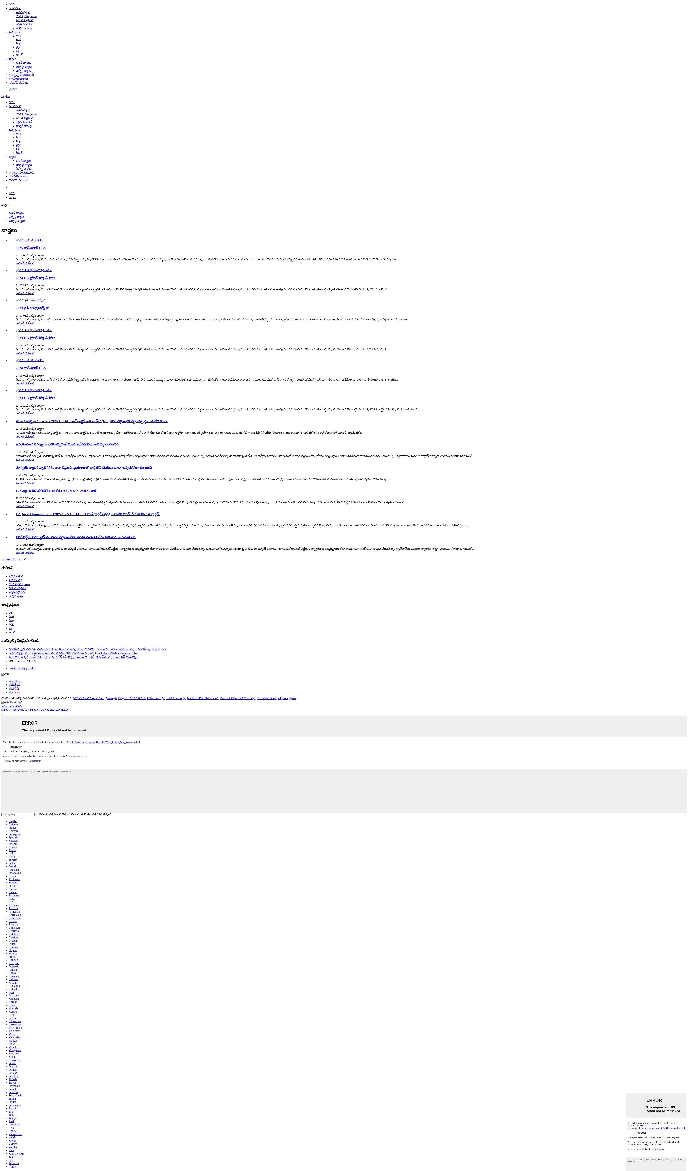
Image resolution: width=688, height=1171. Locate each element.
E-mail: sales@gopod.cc (22, 668)
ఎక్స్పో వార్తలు (24, 70)
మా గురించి (15, 8)
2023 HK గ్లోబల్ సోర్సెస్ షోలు (35, 398)
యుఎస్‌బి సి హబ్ (266, 698)
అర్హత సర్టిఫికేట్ (24, 24)
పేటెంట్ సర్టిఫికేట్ (24, 20)
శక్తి (17, 51)
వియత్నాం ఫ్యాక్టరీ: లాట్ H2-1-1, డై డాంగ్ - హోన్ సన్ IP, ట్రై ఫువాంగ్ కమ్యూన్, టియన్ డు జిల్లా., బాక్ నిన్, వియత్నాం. (73, 657)
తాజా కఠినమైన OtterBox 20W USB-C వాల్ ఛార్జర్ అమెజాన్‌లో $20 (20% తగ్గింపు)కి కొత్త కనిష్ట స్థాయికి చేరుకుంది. (92, 421)
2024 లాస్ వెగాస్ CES (31, 368)
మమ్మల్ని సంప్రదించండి (21, 74)
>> (20, 559)
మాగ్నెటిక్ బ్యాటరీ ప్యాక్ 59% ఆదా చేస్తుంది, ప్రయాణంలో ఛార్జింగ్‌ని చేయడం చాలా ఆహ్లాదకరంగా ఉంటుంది (84, 467)
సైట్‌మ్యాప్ (111, 698)
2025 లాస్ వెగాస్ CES (31, 248)
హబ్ (18, 39)
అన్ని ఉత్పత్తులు (287, 698)
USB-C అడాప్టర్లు (176, 698)
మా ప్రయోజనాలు (18, 78)
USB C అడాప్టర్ (156, 698)
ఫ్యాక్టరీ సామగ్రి (24, 28)
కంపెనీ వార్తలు (23, 62)
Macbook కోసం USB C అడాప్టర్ (237, 698)
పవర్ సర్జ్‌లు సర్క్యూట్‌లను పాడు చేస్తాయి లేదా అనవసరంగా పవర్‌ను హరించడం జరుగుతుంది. (76, 537)
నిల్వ (18, 43)
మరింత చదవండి (25, 263)
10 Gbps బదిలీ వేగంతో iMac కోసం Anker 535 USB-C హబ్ (56, 491)
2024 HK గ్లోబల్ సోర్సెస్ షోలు (35, 278)
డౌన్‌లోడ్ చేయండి (18, 82)
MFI (18, 35)
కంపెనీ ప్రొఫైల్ (23, 12)
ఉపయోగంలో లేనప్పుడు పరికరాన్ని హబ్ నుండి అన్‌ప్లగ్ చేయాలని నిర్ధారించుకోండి (67, 444)
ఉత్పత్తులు (15, 32)
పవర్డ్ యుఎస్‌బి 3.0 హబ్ (132, 698)
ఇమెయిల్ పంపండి (11, 706)
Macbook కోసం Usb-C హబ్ (202, 698)
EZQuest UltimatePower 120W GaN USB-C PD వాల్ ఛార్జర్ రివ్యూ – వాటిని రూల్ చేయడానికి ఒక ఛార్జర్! (88, 514)
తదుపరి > (12, 559)
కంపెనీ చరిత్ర (15, 580)
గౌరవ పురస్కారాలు (26, 16)
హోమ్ (12, 4)
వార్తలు (12, 58)
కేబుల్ (19, 54)
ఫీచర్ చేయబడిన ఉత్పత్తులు (88, 698)
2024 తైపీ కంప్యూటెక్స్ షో (32, 308)
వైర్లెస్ (18, 47)
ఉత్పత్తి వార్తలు (24, 66)
